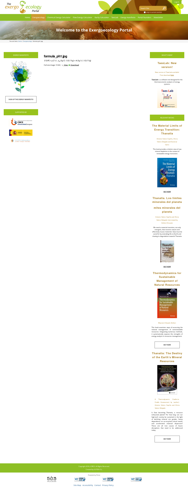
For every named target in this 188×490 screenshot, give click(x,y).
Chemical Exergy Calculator (58, 17)
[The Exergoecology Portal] (23, 7)
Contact (97, 485)
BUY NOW (167, 192)
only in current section (154, 12)
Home (27, 17)
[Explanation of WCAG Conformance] (80, 480)
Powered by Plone (94, 475)
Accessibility (87, 485)
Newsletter (158, 17)
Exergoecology (38, 17)
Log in (176, 2)
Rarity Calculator (102, 17)
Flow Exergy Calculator (82, 17)
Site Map (77, 485)
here (172, 75)
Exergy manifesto (128, 17)
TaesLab (114, 17)
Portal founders (144, 17)
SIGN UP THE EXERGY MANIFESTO (21, 99)
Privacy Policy (108, 485)
